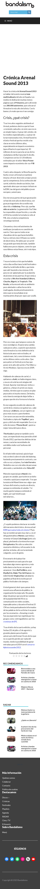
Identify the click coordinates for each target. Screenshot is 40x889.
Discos (5, 797)
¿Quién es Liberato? (28, 720)
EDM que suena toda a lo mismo (16, 530)
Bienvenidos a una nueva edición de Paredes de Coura (28, 671)
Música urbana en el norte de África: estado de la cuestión (29, 739)
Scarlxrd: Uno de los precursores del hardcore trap (28, 729)
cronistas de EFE (10, 621)
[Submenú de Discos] (8, 797)
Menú (4, 832)
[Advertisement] (20, 45)
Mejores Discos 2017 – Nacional (27, 688)
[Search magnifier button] (29, 12)
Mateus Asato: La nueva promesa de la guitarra (28, 712)
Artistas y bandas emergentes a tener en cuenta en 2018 (29, 679)
